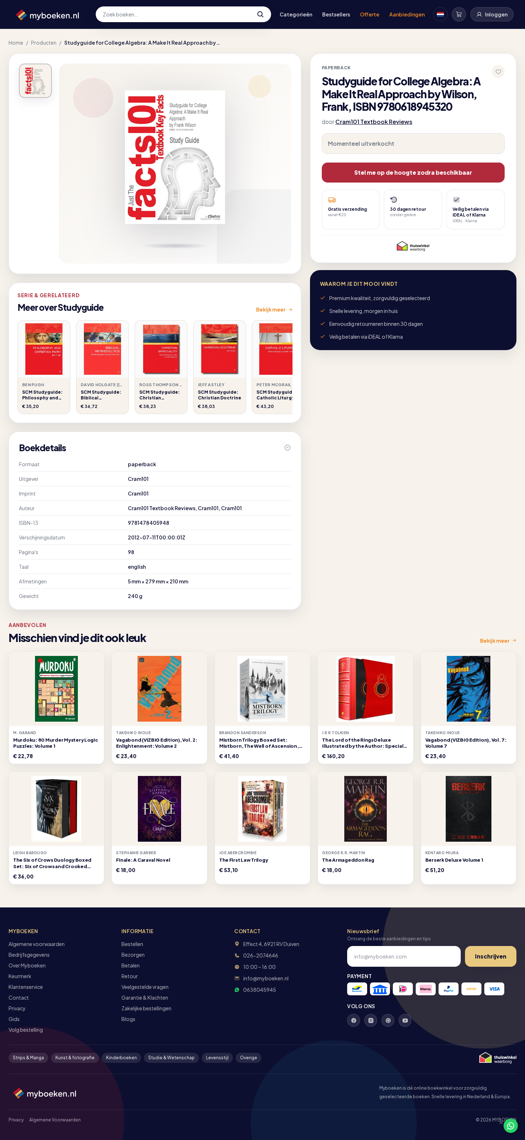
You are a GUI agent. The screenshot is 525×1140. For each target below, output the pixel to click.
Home (16, 42)
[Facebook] (353, 1020)
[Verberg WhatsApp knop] (498, 1125)
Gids (14, 1019)
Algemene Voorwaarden (55, 1119)
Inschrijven (490, 956)
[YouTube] (405, 1020)
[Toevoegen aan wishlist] (498, 71)
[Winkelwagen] (459, 14)
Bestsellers (336, 14)
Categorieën (296, 14)
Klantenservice (26, 987)
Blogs (128, 1019)
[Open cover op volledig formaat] (35, 81)
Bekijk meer (271, 309)
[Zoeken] (260, 14)
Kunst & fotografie (75, 1057)
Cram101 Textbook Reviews (373, 121)
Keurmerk (20, 976)
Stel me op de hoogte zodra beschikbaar (413, 172)
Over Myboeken (27, 965)
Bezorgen (133, 954)
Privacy (17, 1008)
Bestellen (132, 944)
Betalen (130, 965)
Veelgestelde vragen (145, 987)
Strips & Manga (28, 1057)
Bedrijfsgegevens (29, 954)
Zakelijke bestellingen (146, 1008)
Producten (43, 42)
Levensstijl (217, 1057)
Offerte (369, 14)
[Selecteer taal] (440, 14)
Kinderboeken (121, 1057)
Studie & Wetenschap (171, 1057)
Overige (248, 1057)
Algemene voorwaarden (37, 944)
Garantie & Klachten (144, 997)
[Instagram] (370, 1020)
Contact (19, 997)
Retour (129, 976)
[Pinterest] (387, 1020)
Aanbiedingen (407, 14)
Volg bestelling (26, 1029)
